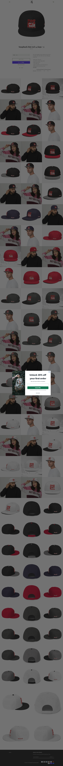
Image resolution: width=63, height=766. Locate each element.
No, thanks (38, 393)
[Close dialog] (49, 372)
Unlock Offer (38, 387)
